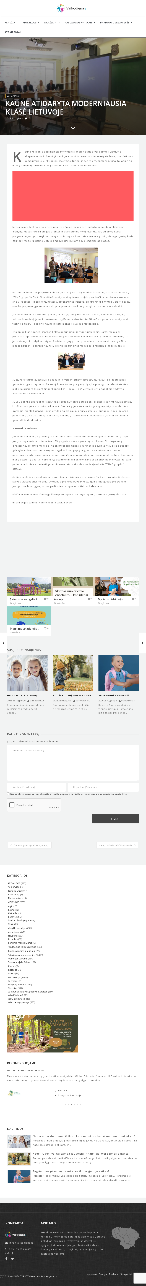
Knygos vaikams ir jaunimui (21, 951)
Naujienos (13, 935)
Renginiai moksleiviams (20, 942)
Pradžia (9, 22)
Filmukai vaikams (16, 890)
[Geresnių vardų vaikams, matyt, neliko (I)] (3, 643)
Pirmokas (13, 939)
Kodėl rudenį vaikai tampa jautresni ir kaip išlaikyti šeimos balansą (72, 695)
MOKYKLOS (13, 902)
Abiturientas (14, 932)
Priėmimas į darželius (19, 962)
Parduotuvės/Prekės (115, 22)
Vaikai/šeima (13, 96)
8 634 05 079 (16, 1249)
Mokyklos (30, 22)
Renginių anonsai (17, 984)
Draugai (103, 1274)
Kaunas (11, 909)
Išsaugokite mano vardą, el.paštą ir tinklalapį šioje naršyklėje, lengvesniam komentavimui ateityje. (68, 794)
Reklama (114, 1274)
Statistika (12, 988)
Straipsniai (12, 32)
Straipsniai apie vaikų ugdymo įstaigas (28, 991)
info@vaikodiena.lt (21, 1242)
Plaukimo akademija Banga (28, 629)
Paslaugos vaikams (79, 22)
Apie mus (92, 1274)
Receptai (12, 981)
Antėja (58, 599)
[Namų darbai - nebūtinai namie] (142, 643)
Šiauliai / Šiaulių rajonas (20, 920)
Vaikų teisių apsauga (18, 1002)
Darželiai (50, 22)
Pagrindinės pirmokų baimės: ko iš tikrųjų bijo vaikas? (116, 695)
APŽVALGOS (14, 883)
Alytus (11, 906)
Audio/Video (14, 886)
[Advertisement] (73, 196)
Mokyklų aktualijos (17, 928)
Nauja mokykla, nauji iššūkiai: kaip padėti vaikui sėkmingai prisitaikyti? (26, 695)
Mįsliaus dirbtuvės (110, 599)
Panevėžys (13, 916)
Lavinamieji (14, 894)
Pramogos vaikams (17, 958)
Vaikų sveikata (15, 998)
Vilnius (11, 924)
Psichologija (14, 977)
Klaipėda (12, 913)
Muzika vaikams (16, 898)
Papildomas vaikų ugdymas (22, 946)
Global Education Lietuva (26, 1070)
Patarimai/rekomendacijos (21, 955)
